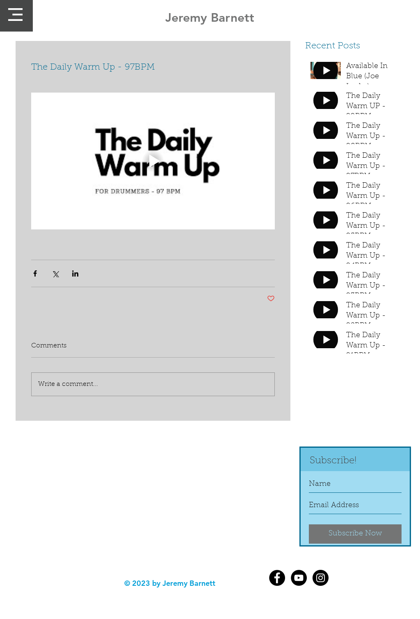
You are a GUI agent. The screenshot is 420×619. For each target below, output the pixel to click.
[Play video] (153, 161)
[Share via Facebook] (35, 273)
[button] (15, 14)
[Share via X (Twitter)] (55, 273)
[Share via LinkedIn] (75, 273)
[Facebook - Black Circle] (277, 578)
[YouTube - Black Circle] (299, 578)
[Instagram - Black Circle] (321, 578)
